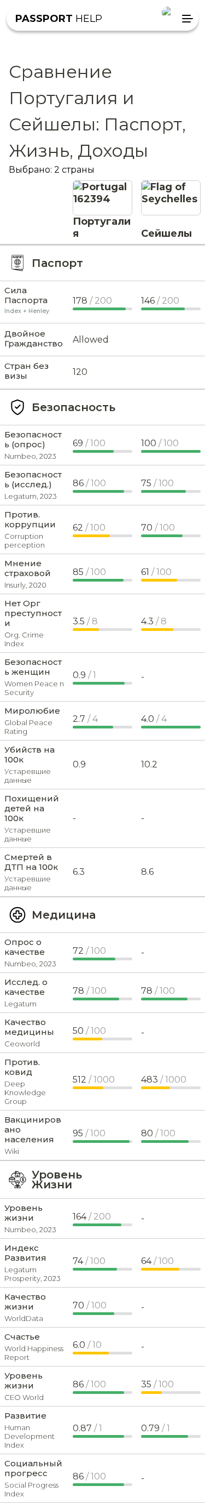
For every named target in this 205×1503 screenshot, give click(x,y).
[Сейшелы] (171, 187)
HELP (58, 19)
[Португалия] (102, 187)
